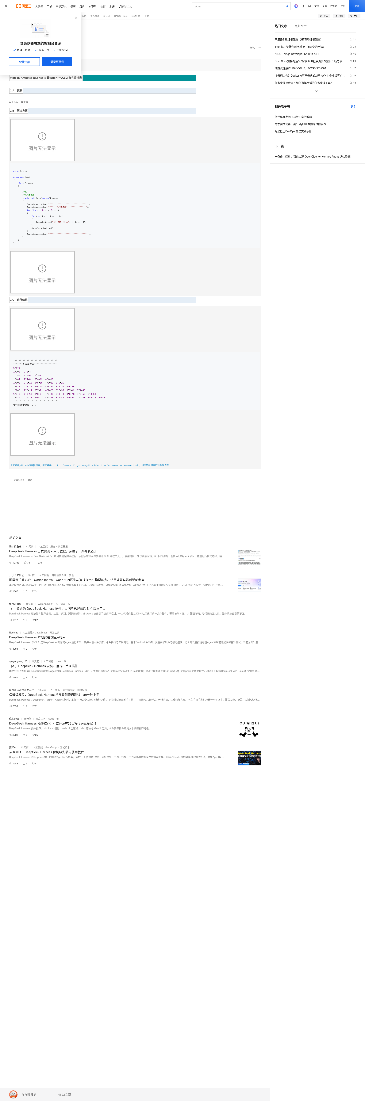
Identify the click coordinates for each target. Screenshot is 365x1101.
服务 (112, 6)
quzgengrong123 (18, 661)
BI (65, 661)
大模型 (39, 6)
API (70, 604)
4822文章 (64, 1094)
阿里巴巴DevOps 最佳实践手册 (293, 131)
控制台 (333, 6)
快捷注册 (24, 62)
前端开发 (63, 546)
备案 (324, 6)
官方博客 (94, 15)
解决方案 (61, 6)
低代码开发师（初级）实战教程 (293, 117)
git (57, 718)
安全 (71, 575)
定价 (82, 6)
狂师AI (13, 747)
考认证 (106, 15)
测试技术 (82, 690)
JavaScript (41, 632)
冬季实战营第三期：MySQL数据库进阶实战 (300, 124)
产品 (49, 6)
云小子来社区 (16, 575)
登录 (357, 6)
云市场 (93, 6)
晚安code (14, 718)
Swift (51, 718)
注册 (343, 6)
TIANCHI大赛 (121, 15)
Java (58, 661)
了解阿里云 (125, 6)
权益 (73, 6)
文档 (316, 6)
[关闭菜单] (6, 6)
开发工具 (55, 632)
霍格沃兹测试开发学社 (21, 690)
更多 (353, 106)
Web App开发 (45, 604)
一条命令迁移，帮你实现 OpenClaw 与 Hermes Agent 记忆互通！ (314, 156)
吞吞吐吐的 (28, 1095)
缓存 (52, 546)
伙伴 (103, 6)
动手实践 (81, 15)
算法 (30, 479)
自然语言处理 (59, 575)
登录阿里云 (57, 61)
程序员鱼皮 (15, 546)
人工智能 (43, 546)
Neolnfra (13, 632)
